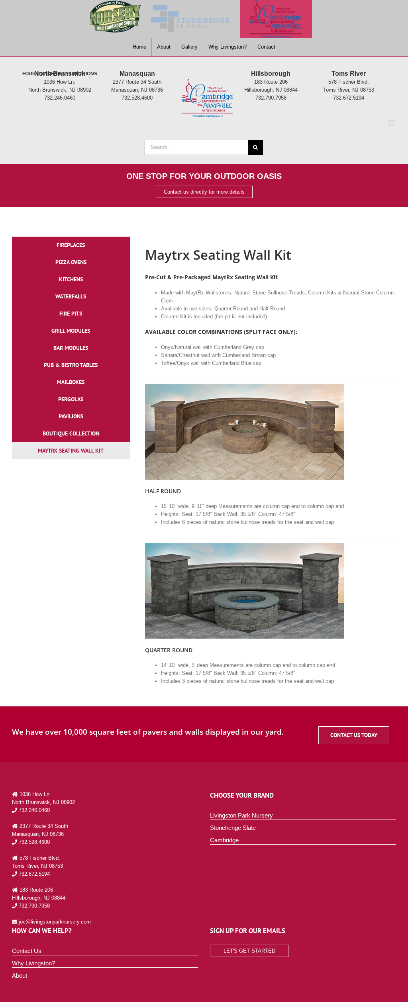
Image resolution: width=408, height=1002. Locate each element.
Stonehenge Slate (233, 827)
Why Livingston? (33, 963)
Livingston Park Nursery (241, 815)
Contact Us (26, 950)
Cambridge (224, 840)
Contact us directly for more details (204, 192)
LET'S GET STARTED (249, 951)
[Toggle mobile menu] (392, 123)
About (19, 975)
